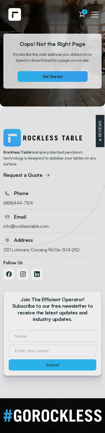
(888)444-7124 (18, 203)
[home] (14, 14)
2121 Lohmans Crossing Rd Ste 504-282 (41, 250)
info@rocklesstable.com (26, 226)
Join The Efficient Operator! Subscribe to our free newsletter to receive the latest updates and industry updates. (52, 309)
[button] (82, 14)
